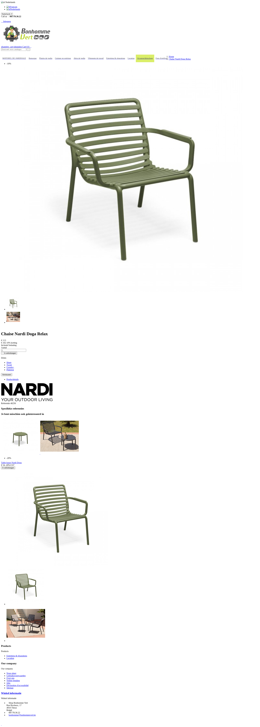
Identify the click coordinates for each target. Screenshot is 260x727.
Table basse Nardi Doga (11, 463)
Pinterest (10, 370)
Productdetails (12, 379)
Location (10, 658)
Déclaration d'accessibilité (17, 685)
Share (8, 362)
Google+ (10, 367)
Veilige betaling (13, 680)
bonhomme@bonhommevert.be (22, 715)
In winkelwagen (9, 353)
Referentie (5, 403)
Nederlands (15, 9)
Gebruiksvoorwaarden (16, 676)
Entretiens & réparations (16, 656)
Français (13, 7)
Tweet (9, 365)
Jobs (8, 683)
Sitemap (9, 688)
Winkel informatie (11, 693)
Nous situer (11, 673)
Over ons (10, 678)
